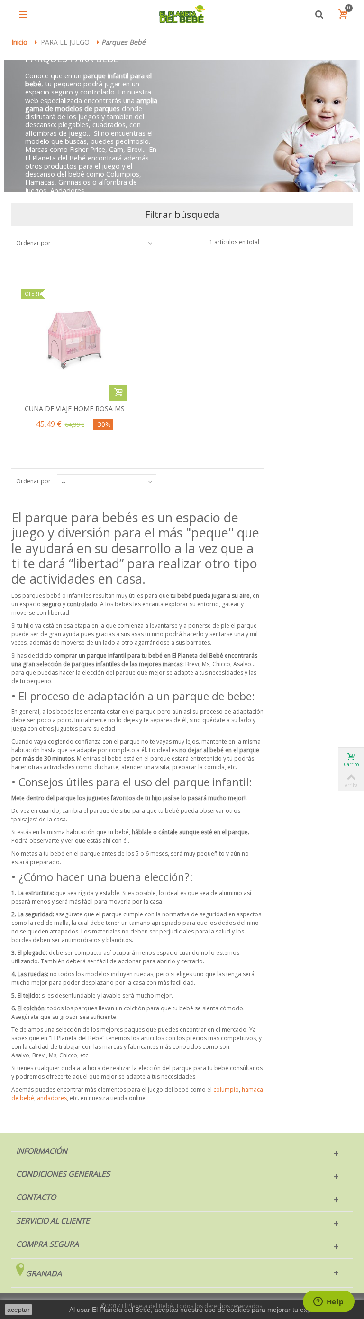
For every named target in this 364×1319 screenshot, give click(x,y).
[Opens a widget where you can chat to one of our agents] (328, 1302)
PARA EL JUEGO (65, 42)
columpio (226, 1089)
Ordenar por (33, 243)
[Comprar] (118, 393)
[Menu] (23, 14)
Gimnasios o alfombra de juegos (81, 186)
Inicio (19, 42)
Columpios (122, 174)
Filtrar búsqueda (182, 214)
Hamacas (40, 182)
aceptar (18, 1309)
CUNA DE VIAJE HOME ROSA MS (75, 408)
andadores (52, 1098)
